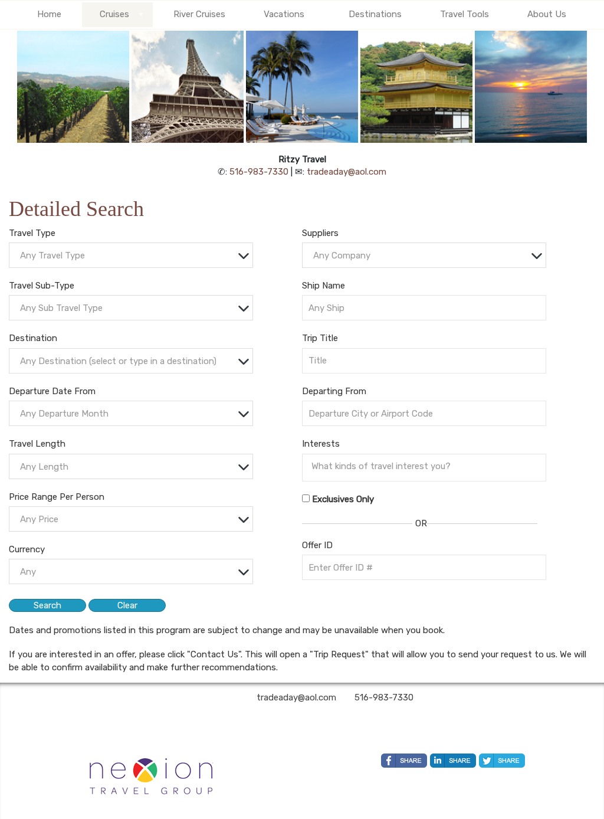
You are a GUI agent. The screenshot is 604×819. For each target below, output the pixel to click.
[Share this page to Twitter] (502, 761)
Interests (321, 443)
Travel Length (37, 443)
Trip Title (320, 338)
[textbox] (133, 255)
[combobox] (131, 255)
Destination (33, 338)
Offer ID (317, 545)
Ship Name (323, 285)
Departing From (334, 391)
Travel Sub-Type (41, 285)
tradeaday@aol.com (346, 171)
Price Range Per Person (56, 497)
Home (49, 14)
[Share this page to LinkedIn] (453, 761)
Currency (27, 549)
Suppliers (320, 233)
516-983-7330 (258, 171)
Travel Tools (464, 14)
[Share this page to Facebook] (404, 761)
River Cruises (199, 14)
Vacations (284, 14)
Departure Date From (52, 391)
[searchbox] (427, 466)
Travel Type (32, 233)
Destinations (375, 14)
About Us (546, 14)
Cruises (114, 14)
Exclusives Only (343, 499)
